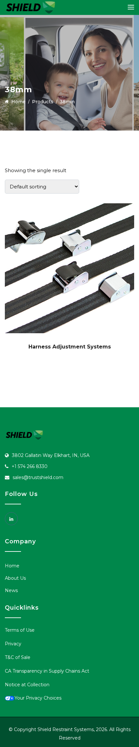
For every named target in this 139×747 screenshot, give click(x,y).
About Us (15, 578)
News (11, 590)
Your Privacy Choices (38, 698)
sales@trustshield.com (38, 477)
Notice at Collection (27, 685)
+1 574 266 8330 (30, 466)
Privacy (13, 644)
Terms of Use (20, 630)
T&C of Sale (17, 657)
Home (12, 566)
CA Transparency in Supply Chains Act (47, 671)
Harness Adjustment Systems (69, 347)
